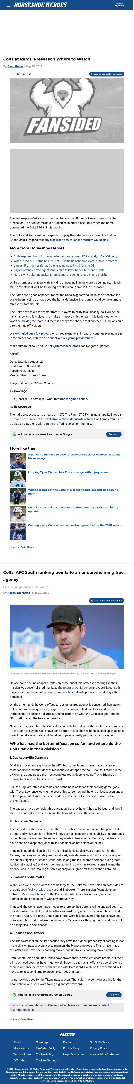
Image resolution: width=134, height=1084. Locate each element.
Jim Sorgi (50, 423)
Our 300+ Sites (99, 1042)
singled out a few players (34, 333)
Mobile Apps (21, 1048)
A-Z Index (19, 1060)
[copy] (29, 74)
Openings (42, 1042)
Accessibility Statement (105, 1054)
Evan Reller (15, 66)
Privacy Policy (99, 1048)
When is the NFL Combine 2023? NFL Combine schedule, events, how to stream (65, 261)
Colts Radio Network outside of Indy (69, 419)
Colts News (27, 547)
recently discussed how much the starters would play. (74, 240)
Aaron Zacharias (19, 592)
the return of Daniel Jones (75, 687)
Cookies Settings (47, 1060)
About (17, 1042)
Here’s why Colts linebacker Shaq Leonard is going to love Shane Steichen (61, 274)
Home (13, 547)
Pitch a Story (71, 1048)
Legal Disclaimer (74, 1054)
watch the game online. (72, 399)
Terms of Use (22, 1054)
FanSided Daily (45, 1048)
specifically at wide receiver (38, 889)
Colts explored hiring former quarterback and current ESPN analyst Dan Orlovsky (65, 256)
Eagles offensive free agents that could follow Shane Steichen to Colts (59, 270)
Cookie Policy (44, 1054)
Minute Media (21, 1069)
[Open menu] (8, 5)
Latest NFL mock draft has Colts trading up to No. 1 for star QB (54, 265)
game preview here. (81, 338)
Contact (68, 1042)
